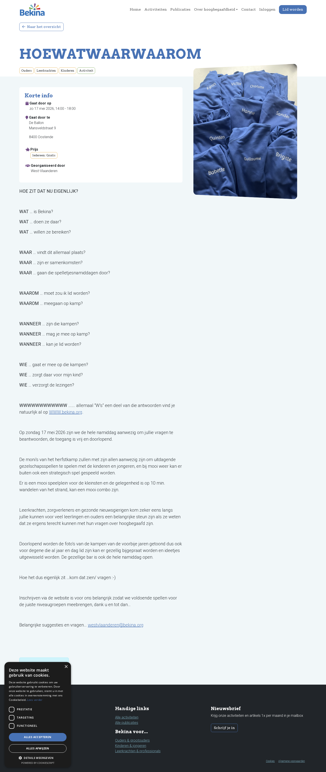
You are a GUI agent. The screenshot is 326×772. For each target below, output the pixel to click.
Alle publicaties (126, 723)
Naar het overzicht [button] (43, 27)
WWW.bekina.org (65, 412)
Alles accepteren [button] (37, 737)
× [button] (66, 666)
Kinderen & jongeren (130, 746)
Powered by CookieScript (37, 762)
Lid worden (293, 9)
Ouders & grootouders (132, 740)
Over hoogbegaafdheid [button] (214, 9)
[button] (38, 758)
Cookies (270, 761)
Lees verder (34, 700)
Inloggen (267, 9)
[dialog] (37, 715)
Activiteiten (155, 9)
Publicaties (180, 9)
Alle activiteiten (126, 717)
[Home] (34, 9)
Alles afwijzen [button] (37, 748)
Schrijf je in (224, 728)
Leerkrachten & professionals (138, 751)
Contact (248, 9)
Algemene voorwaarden (291, 761)
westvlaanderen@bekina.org (115, 625)
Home (135, 9)
